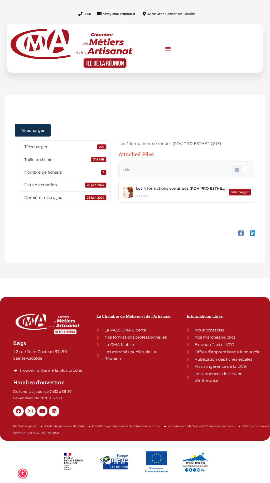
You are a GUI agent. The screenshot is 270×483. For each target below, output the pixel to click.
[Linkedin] (252, 229)
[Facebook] (241, 229)
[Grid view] (237, 170)
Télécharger (33, 130)
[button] (168, 48)
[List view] (246, 170)
